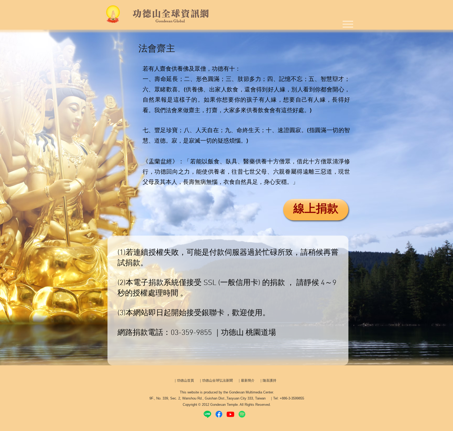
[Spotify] (242, 414)
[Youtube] (230, 414)
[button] (156, 48)
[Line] (207, 414)
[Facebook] (218, 414)
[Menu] (347, 24)
